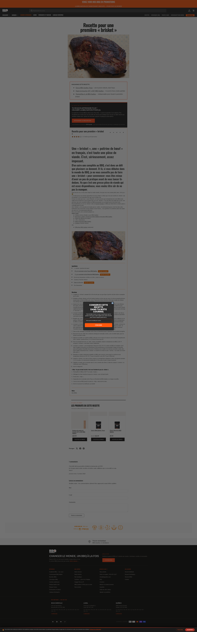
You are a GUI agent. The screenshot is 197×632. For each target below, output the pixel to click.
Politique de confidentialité (95, 629)
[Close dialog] (112, 303)
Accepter (190, 629)
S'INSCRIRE (98, 325)
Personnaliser (180, 629)
